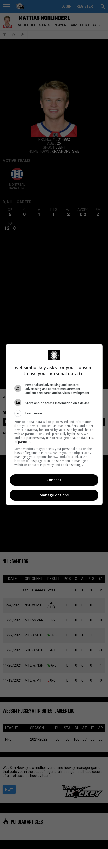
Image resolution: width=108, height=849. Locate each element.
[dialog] (54, 424)
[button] (54, 413)
